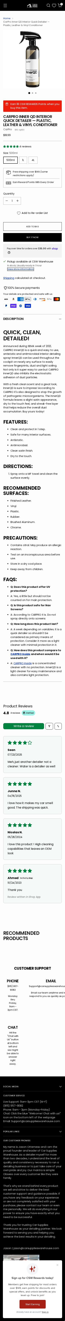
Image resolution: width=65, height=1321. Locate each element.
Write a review (24, 726)
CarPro (7, 129)
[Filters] (49, 726)
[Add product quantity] (17, 200)
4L (33, 160)
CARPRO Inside (20, 654)
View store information (20, 269)
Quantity (8, 193)
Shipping (8, 278)
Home (6, 18)
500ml (10, 160)
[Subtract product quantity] (6, 200)
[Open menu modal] (5, 5)
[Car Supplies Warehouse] (32, 5)
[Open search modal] (48, 5)
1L (23, 160)
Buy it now (32, 237)
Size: (10, 153)
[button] (11, 146)
